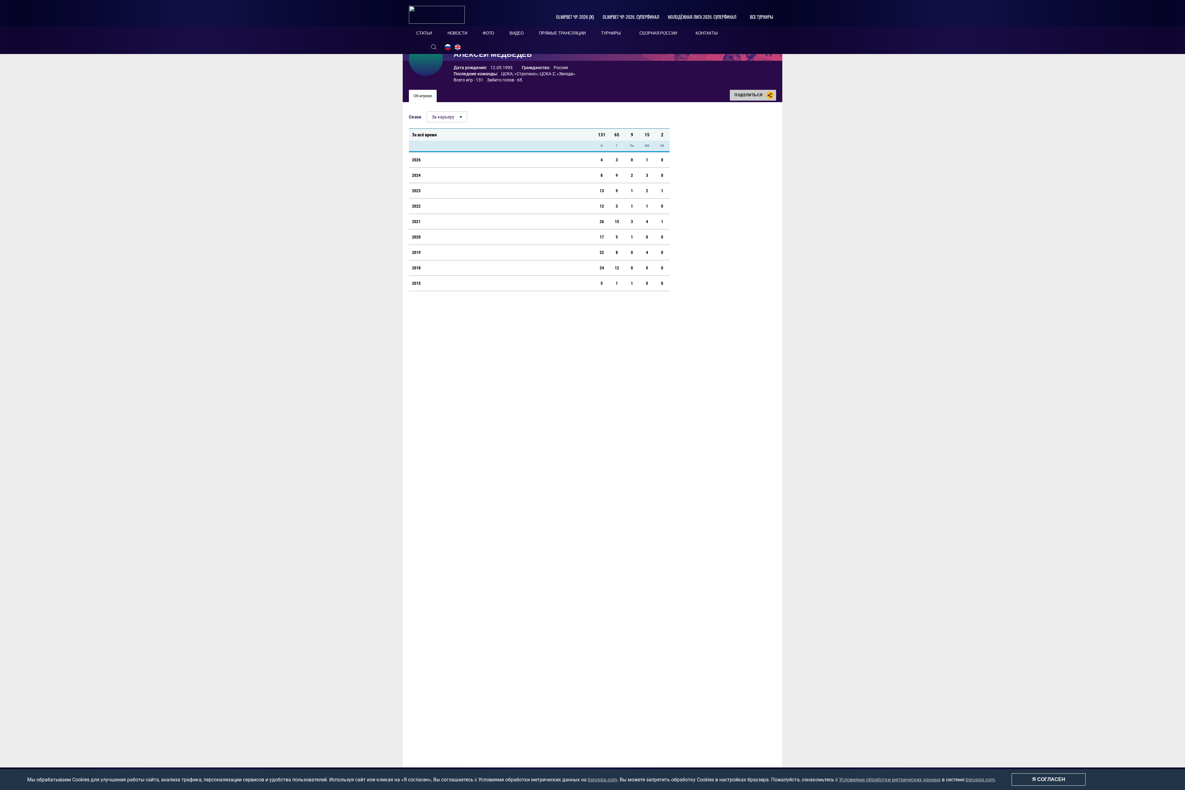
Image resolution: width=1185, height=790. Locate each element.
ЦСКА (507, 73)
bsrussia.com (602, 780)
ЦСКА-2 (547, 73)
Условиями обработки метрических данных (890, 780)
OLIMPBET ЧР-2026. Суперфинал (631, 17)
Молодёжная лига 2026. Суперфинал (702, 17)
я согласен (1048, 779)
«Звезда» (566, 73)
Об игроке (423, 96)
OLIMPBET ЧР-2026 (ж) (575, 17)
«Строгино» (526, 73)
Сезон (415, 116)
